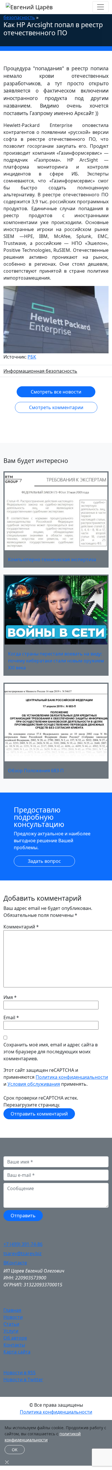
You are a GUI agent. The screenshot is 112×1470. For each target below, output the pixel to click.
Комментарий (21, 927)
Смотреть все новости (56, 392)
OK (15, 1449)
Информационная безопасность (40, 371)
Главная (12, 1310)
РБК (32, 357)
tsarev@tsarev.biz (22, 1253)
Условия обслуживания (33, 1084)
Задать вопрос (44, 861)
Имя (8, 997)
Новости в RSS (19, 1372)
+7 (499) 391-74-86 (23, 1244)
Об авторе (15, 1338)
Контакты (14, 1345)
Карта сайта (16, 1352)
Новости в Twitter (23, 1379)
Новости (13, 1317)
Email (9, 1017)
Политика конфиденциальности (72, 1077)
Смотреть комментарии (56, 407)
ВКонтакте (15, 1263)
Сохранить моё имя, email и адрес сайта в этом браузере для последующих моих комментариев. (50, 1051)
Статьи (11, 1324)
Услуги (10, 1331)
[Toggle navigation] (100, 7)
